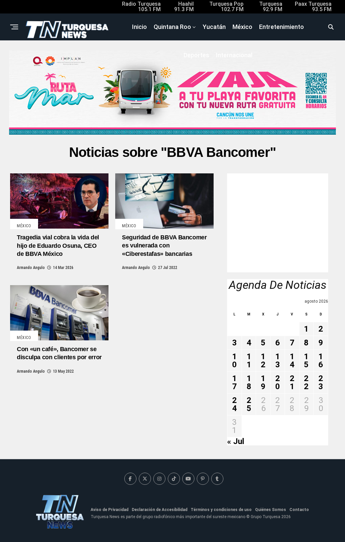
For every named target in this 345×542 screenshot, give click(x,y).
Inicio (139, 26)
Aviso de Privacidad (109, 509)
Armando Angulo (31, 267)
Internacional (234, 55)
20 (277, 382)
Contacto (299, 509)
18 (249, 382)
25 (249, 404)
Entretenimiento (281, 26)
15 (306, 360)
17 (234, 382)
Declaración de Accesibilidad (159, 509)
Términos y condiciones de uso (221, 509)
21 (292, 382)
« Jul (235, 441)
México (242, 26)
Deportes (196, 55)
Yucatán (214, 26)
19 (263, 382)
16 (320, 360)
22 (306, 382)
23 (320, 382)
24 (234, 404)
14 (292, 360)
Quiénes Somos (270, 509)
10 (234, 360)
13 (277, 360)
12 (263, 360)
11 (249, 360)
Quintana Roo (172, 26)
